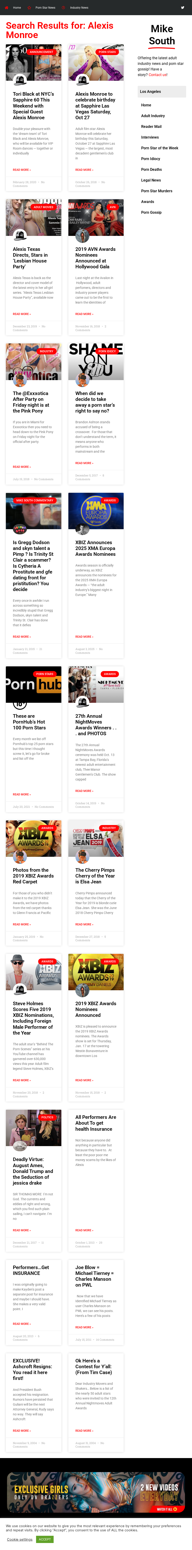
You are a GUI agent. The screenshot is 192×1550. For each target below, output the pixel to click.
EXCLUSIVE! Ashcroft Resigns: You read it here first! (32, 1369)
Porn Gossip (151, 212)
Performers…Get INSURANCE (31, 1270)
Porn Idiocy (150, 159)
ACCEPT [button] (45, 1539)
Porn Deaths (151, 169)
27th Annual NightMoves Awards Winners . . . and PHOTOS (96, 725)
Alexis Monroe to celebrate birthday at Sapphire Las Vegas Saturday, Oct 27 (95, 105)
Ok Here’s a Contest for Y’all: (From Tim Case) (93, 1366)
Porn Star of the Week (159, 148)
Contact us (157, 75)
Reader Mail (151, 126)
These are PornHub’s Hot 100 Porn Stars (29, 722)
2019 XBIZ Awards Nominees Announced (95, 1009)
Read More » (22, 169)
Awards (147, 201)
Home (146, 105)
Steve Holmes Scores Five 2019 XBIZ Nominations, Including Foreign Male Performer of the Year (33, 1018)
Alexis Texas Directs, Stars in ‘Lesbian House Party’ (30, 258)
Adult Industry (153, 116)
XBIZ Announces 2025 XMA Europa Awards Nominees (95, 548)
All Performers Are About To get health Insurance (95, 1123)
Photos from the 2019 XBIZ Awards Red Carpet (33, 876)
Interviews (150, 137)
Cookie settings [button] (20, 1539)
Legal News (151, 180)
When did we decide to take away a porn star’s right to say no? (95, 402)
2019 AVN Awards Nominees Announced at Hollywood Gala (95, 258)
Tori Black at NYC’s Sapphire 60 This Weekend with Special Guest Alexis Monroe (33, 105)
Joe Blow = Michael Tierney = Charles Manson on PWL (94, 1276)
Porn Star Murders (156, 191)
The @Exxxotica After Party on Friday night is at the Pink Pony (31, 402)
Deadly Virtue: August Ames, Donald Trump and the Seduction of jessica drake (33, 1171)
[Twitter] (182, 7)
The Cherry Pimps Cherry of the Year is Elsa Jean (95, 876)
